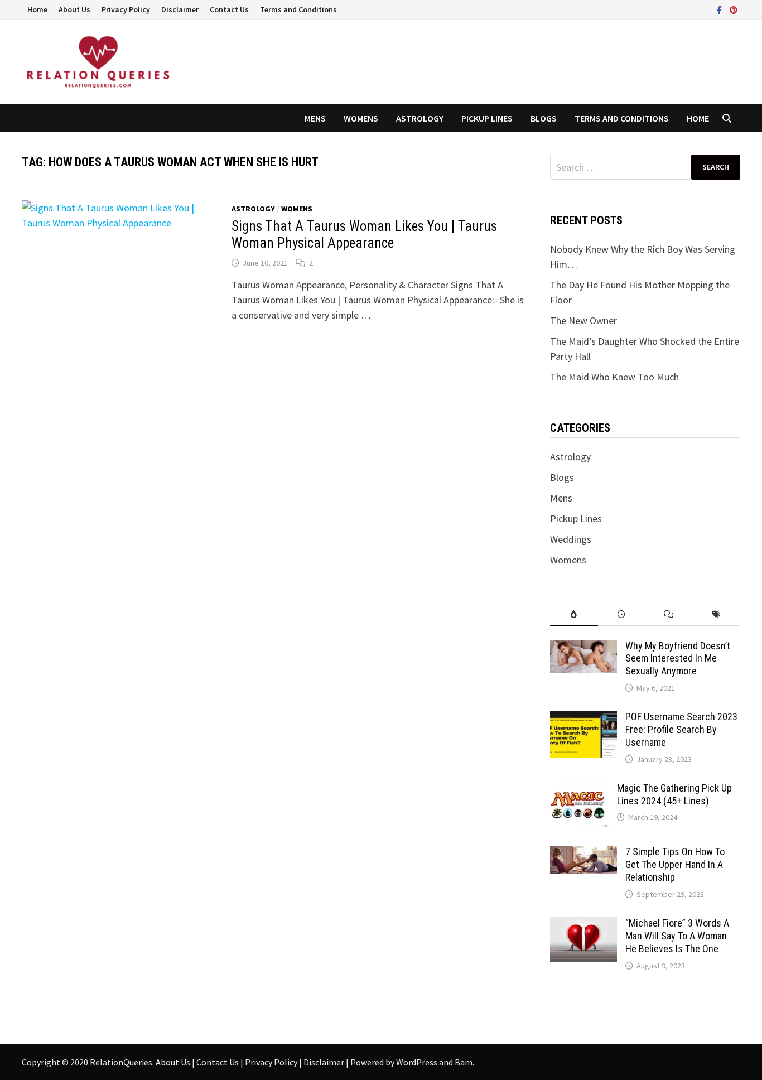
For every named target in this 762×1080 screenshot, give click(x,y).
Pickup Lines (487, 118)
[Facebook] (720, 9)
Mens (315, 118)
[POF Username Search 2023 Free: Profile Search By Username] (583, 718)
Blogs (543, 118)
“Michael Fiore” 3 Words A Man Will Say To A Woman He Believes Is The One (677, 935)
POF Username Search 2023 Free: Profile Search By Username (681, 729)
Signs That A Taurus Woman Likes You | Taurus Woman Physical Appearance (364, 234)
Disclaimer (180, 9)
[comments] (669, 614)
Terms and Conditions (298, 9)
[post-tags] (716, 614)
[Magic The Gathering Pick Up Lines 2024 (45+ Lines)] (579, 789)
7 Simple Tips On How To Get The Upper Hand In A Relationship (675, 864)
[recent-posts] (621, 614)
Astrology (419, 118)
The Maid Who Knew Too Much (614, 376)
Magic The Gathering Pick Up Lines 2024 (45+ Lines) (674, 794)
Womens (361, 118)
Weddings (570, 539)
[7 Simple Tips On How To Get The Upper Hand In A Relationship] (583, 853)
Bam (463, 1062)
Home (37, 9)
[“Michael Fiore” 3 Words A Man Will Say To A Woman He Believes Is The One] (583, 924)
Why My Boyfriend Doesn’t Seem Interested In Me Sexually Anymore (677, 658)
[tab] (573, 614)
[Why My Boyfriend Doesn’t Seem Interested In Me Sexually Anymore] (583, 647)
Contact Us (229, 9)
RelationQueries (121, 1062)
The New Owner (583, 320)
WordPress (416, 1062)
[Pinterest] (733, 9)
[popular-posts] (573, 614)
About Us (74, 9)
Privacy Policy (126, 9)
